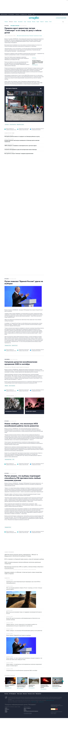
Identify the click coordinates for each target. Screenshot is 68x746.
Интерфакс (34, 17)
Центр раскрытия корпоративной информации (31, 711)
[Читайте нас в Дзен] (24, 713)
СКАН (25, 709)
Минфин (6, 385)
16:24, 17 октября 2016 (23, 25)
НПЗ (13, 223)
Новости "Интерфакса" (27, 708)
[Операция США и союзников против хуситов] (46, 683)
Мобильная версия (4, 14)
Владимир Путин (8, 345)
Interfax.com (17, 14)
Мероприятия (38, 693)
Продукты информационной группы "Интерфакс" (20, 704)
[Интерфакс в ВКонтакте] (27, 713)
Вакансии (25, 693)
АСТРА (6, 712)
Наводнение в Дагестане (32, 686)
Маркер (6, 711)
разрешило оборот (23, 184)
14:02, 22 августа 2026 (12, 473)
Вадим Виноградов (20, 124)
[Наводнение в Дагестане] (34, 683)
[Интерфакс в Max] (31, 713)
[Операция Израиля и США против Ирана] (22, 684)
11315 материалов (8, 687)
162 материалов (32, 687)
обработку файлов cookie (50, 700)
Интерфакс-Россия (23, 14)
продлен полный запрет (24, 216)
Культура (29, 21)
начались (11, 194)
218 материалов (43, 689)
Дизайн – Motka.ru (53, 713)
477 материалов (55, 687)
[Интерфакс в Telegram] (26, 713)
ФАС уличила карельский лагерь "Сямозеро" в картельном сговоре (29, 35)
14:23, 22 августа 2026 (12, 421)
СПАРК (6, 708)
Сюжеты (46, 21)
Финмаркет (30, 14)
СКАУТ (6, 710)
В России (11, 21)
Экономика (20, 21)
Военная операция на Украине (9, 686)
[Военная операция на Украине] (10, 683)
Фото (50, 21)
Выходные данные (53, 712)
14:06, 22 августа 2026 (13, 359)
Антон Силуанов (12, 385)
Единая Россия (14, 345)
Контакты (6, 693)
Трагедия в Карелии (14, 25)
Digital (37, 21)
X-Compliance (7, 709)
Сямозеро (7, 124)
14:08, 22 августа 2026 (13, 161)
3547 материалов (20, 688)
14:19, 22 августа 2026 (12, 278)
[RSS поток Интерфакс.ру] (29, 713)
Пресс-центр (19, 693)
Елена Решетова (13, 124)
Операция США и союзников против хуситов (45, 686)
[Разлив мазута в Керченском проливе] (57, 683)
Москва (33, 21)
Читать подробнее (37, 62)
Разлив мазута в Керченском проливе (56, 686)
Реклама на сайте (31, 693)
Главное (6, 21)
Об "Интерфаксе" (11, 14)
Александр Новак (8, 223)
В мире (15, 21)
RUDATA (25, 710)
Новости (42, 21)
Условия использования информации (56, 711)
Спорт (25, 21)
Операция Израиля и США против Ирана (21, 686)
